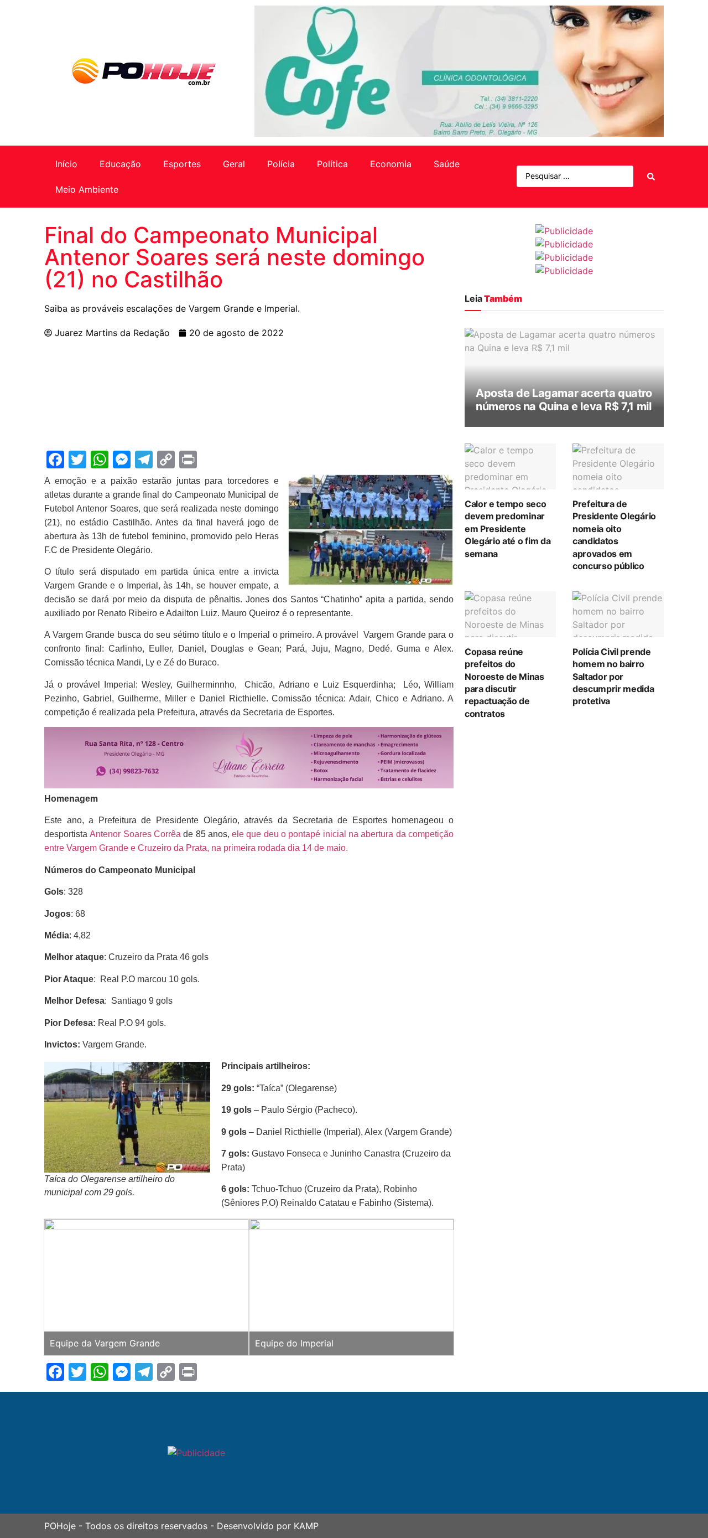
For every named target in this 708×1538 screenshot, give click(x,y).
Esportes (182, 163)
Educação (120, 163)
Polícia (281, 163)
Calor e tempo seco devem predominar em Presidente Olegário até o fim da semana (507, 528)
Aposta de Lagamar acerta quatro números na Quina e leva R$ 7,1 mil (564, 399)
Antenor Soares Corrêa (135, 834)
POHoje (60, 1525)
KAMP (306, 1525)
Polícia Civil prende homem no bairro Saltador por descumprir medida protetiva (613, 676)
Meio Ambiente (86, 189)
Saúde (447, 163)
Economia (391, 163)
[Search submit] (651, 176)
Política (332, 163)
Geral (234, 163)
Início (66, 163)
